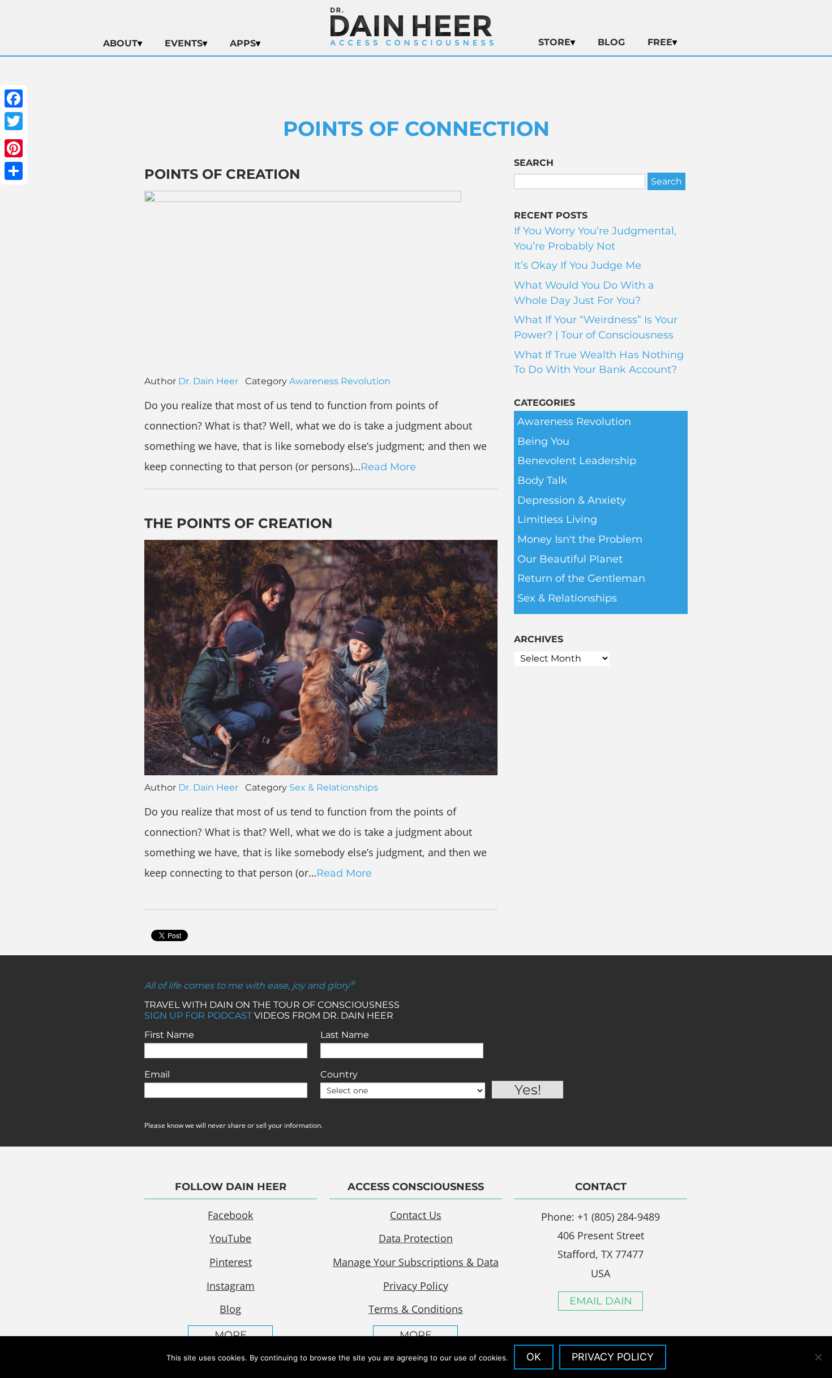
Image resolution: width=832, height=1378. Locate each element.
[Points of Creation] (302, 198)
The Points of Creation (238, 523)
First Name (169, 1034)
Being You (543, 441)
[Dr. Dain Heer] (412, 42)
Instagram (231, 1286)
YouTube (230, 1238)
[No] (818, 1357)
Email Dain (600, 1301)
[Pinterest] (13, 148)
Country (339, 1074)
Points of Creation (222, 174)
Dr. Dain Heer (208, 381)
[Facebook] (13, 98)
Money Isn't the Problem (579, 539)
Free (659, 42)
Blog (611, 42)
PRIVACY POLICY (613, 1357)
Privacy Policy (415, 1286)
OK (533, 1357)
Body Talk (542, 480)
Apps (243, 43)
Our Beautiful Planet (570, 559)
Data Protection (416, 1238)
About (120, 43)
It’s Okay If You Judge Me (577, 265)
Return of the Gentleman (581, 578)
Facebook (230, 1215)
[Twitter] (13, 121)
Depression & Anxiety (571, 500)
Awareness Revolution (340, 381)
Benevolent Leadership (576, 460)
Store (554, 42)
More (231, 1335)
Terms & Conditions (415, 1309)
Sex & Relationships (333, 787)
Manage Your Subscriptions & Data (416, 1262)
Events (184, 43)
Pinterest (230, 1262)
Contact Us (415, 1215)
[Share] (13, 171)
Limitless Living (557, 519)
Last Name (344, 1034)
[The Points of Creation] (321, 772)
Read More (388, 467)
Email (157, 1074)
